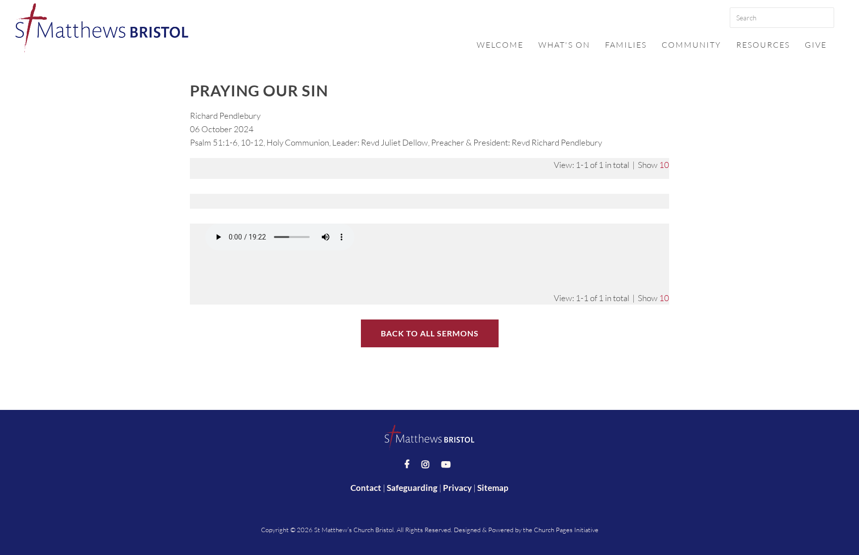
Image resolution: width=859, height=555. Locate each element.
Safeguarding (412, 487)
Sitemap (493, 487)
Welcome (500, 45)
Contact (365, 487)
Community (691, 45)
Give (816, 45)
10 (664, 164)
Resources (763, 45)
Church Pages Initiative (566, 530)
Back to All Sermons (430, 333)
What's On (564, 45)
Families (626, 45)
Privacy (457, 487)
